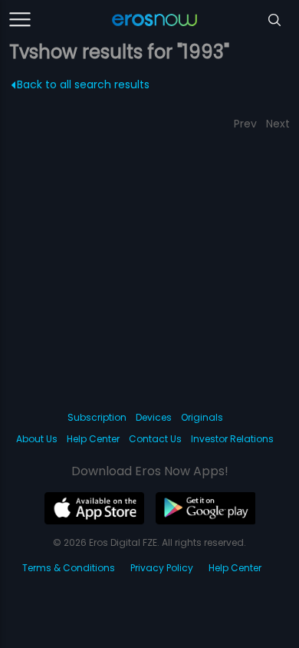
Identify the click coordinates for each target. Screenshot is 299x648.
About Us (37, 438)
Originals (202, 417)
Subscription (97, 417)
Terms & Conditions (68, 567)
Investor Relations (232, 438)
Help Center (93, 438)
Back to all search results (83, 84)
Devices (154, 417)
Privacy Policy (161, 567)
